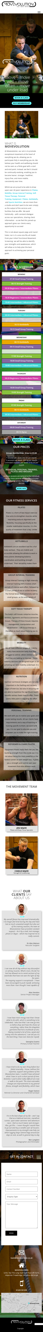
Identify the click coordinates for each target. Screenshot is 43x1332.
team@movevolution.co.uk (21, 1258)
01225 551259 (21, 1290)
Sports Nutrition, (16, 202)
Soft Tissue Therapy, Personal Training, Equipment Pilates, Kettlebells (21, 196)
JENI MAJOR (21, 828)
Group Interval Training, (22, 193)
